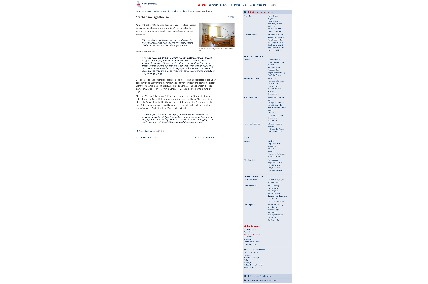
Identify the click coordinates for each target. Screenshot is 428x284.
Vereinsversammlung (275, 204)
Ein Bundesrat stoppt (251, 257)
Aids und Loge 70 (274, 21)
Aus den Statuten (274, 67)
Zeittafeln (213, 4)
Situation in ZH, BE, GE (276, 180)
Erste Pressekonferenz (276, 201)
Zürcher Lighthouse (187, 11)
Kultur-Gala (248, 232)
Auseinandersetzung (275, 29)
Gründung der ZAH (250, 186)
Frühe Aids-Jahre (250, 229)
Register (224, 4)
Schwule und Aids (250, 160)
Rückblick (271, 141)
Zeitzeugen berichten (275, 215)
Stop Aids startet (274, 144)
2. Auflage (247, 255)
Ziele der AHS (273, 86)
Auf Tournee (272, 212)
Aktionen (271, 149)
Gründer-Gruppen (274, 60)
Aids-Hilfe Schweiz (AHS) (253, 56)
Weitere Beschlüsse (275, 50)
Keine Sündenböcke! (275, 105)
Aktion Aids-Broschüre (252, 124)
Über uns (261, 4)
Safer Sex (271, 26)
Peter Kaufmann (146, 131)
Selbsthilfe (247, 16)
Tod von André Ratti (275, 132)
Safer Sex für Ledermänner (254, 249)
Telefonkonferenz (274, 75)
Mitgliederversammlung (276, 72)
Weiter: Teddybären (203, 137)
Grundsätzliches (273, 94)
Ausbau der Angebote (275, 193)
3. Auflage (247, 262)
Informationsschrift (275, 124)
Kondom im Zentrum (275, 146)
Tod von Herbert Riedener (253, 265)
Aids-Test (271, 91)
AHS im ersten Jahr (250, 97)
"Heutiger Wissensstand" (277, 102)
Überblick (247, 59)
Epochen (202, 4)
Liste (269, 100)
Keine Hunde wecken (275, 40)
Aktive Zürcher (273, 16)
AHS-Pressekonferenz (251, 78)
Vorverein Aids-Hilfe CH (276, 48)
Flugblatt (271, 18)
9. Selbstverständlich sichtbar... (265, 280)
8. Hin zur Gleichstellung (261, 276)
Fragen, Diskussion (275, 31)
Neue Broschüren (250, 267)
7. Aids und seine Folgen (169, 11)
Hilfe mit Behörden (250, 35)
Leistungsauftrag (250, 244)
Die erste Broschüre (251, 252)
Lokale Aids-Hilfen (250, 179)
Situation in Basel (274, 182)
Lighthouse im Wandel (252, 242)
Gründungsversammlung (276, 62)
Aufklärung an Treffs (275, 24)
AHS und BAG (273, 65)
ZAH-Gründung (273, 186)
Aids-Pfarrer (248, 239)
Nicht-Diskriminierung (275, 165)
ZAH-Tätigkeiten (249, 204)
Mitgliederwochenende (276, 97)
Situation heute (273, 220)
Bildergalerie (249, 4)
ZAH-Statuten (273, 188)
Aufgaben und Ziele (275, 162)
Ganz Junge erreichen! (275, 170)
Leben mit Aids (273, 84)
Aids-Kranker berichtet (276, 81)
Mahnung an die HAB (275, 42)
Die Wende (272, 217)
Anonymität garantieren (276, 37)
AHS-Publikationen (274, 89)
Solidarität (271, 151)
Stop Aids (247, 138)
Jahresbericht (272, 120)
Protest (246, 260)
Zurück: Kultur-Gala (148, 137)
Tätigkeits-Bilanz (274, 168)
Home (149, 11)
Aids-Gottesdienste (275, 156)
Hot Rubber (272, 113)
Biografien (235, 4)
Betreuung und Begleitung (277, 196)
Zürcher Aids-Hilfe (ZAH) (253, 176)
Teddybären (248, 237)
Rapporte (271, 110)
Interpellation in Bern (275, 35)
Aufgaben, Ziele (273, 70)
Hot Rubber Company (275, 115)
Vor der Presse (273, 78)
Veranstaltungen (274, 210)
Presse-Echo (272, 126)
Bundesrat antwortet (275, 45)
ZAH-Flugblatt (273, 191)
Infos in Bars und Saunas (277, 108)
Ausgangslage (273, 160)
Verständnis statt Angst (276, 154)
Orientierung (272, 118)
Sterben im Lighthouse (252, 234)
